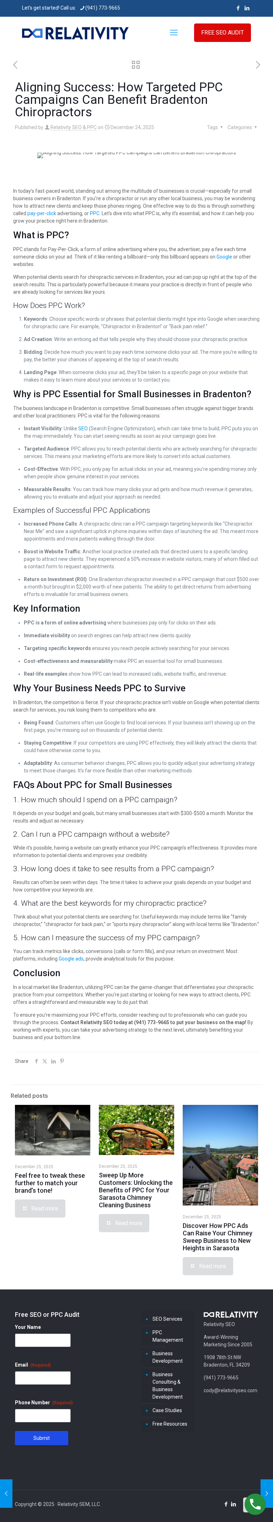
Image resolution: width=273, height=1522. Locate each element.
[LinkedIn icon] (247, 8)
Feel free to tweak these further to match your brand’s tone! (50, 1183)
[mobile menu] (174, 33)
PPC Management (167, 1336)
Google (224, 257)
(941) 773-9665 (102, 8)
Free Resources (169, 1424)
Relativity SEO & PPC (73, 127)
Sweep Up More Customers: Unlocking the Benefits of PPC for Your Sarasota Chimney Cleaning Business (136, 1190)
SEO (83, 428)
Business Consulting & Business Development (167, 1386)
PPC (95, 213)
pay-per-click (41, 213)
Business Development (167, 1357)
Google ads (71, 959)
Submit (41, 1438)
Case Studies (167, 1410)
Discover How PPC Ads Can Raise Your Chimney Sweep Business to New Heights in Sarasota (217, 1237)
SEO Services (167, 1319)
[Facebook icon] (238, 8)
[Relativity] (75, 33)
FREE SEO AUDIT (222, 32)
